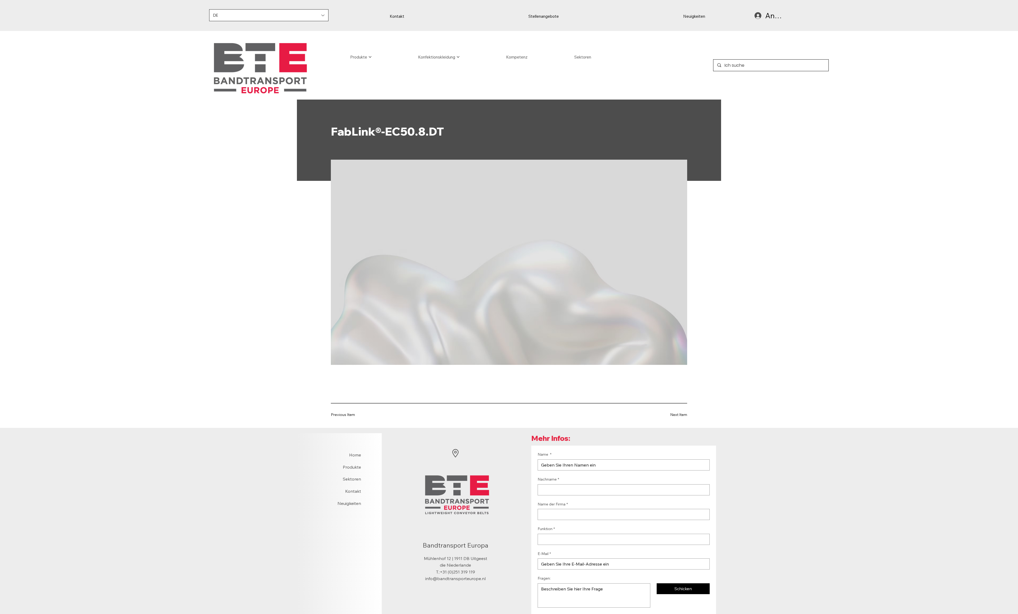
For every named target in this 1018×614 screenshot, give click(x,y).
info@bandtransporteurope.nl (455, 578)
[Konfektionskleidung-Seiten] (458, 57)
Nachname (548, 479)
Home (355, 455)
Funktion (546, 528)
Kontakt (353, 491)
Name (544, 454)
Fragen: (544, 578)
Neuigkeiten (349, 503)
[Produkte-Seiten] (370, 57)
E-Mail (544, 553)
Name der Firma (553, 504)
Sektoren (352, 479)
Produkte (352, 467)
